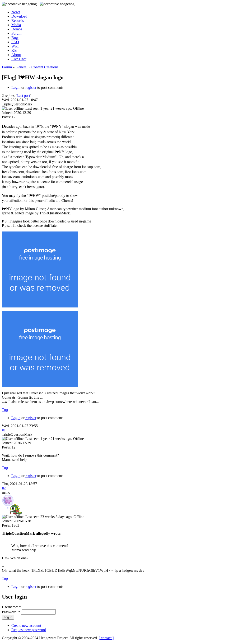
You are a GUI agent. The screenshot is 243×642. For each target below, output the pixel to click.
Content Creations (44, 67)
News (15, 12)
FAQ (15, 42)
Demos (16, 29)
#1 (4, 430)
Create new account (26, 625)
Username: (11, 607)
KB (14, 50)
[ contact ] (106, 638)
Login (15, 87)
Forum (16, 33)
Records (17, 21)
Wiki (15, 46)
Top (5, 410)
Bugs (15, 38)
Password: (11, 612)
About (16, 55)
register (30, 87)
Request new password (28, 630)
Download (19, 16)
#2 (4, 488)
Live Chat (18, 59)
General (22, 67)
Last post (23, 96)
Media (16, 25)
